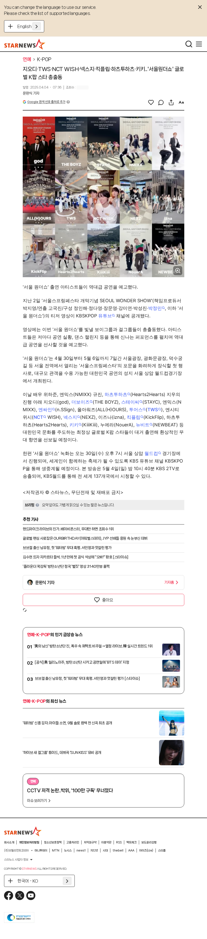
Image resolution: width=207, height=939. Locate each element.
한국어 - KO (27, 881)
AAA (131, 850)
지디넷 (94, 850)
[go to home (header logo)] (25, 44)
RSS (119, 842)
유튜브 (105, 315)
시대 (105, 850)
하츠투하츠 (116, 394)
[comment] (161, 102)
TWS (152, 409)
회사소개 (9, 842)
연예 (27, 59)
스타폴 (162, 850)
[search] (189, 44)
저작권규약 (90, 842)
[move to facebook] (8, 895)
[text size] (181, 102)
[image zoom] (177, 270)
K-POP (44, 59)
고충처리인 (72, 842)
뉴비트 (142, 424)
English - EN (29, 26)
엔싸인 (45, 409)
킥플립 (133, 417)
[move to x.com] (19, 895)
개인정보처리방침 (29, 842)
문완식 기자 (31, 93)
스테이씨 (130, 402)
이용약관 (106, 842)
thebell (118, 850)
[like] (151, 102)
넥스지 (70, 417)
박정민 (155, 308)
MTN (55, 850)
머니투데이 (41, 850)
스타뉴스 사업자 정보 (16, 859)
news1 (81, 850)
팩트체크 (131, 842)
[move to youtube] (30, 895)
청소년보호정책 (53, 842)
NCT (38, 417)
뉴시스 (68, 850)
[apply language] (36, 26)
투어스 (136, 409)
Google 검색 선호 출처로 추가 (46, 101)
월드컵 (151, 453)
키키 (74, 424)
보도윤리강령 (149, 842)
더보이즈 (80, 402)
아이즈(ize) (146, 850)
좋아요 (107, 600)
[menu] (199, 44)
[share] (171, 102)
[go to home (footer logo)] (23, 831)
